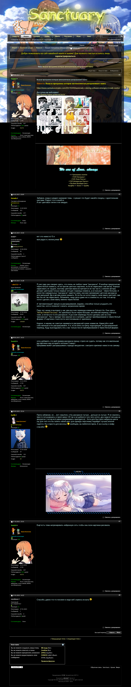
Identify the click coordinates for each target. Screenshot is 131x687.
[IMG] (43, 653)
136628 (22, 321)
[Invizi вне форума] (17, 247)
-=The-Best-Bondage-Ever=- (78, 184)
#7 (119, 521)
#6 (119, 411)
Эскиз (79, 186)
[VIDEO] (44, 655)
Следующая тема (73, 639)
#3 (119, 233)
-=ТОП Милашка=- (78, 177)
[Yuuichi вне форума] (22, 105)
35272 (22, 128)
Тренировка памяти (79, 175)
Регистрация (113, 46)
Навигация (48, 39)
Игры (79, 36)
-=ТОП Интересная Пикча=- (78, 181)
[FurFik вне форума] (20, 438)
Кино (89, 36)
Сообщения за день (17, 39)
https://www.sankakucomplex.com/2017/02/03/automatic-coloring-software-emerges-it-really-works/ (78, 88)
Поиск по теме (103, 71)
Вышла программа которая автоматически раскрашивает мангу (68, 67)
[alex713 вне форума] (19, 302)
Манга (57, 36)
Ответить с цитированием (112, 190)
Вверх (118, 632)
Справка (27, 39)
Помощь (102, 46)
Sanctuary (106, 667)
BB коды (44, 648)
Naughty (71, 186)
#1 (119, 75)
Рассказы (68, 36)
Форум (26, 36)
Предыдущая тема (58, 639)
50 (20, 459)
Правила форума (48, 661)
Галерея (36, 36)
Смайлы (44, 650)
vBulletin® (66, 678)
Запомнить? (76, 48)
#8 (119, 595)
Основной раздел (26, 48)
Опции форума (37, 39)
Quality (86, 186)
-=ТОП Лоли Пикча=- (78, 179)
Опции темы (91, 71)
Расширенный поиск (114, 39)
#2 (119, 194)
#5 (119, 337)
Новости (15, 36)
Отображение (114, 71)
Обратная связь (96, 667)
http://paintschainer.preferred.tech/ (51, 94)
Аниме (47, 36)
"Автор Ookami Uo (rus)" (47, 312)
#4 (119, 280)
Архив (113, 667)
